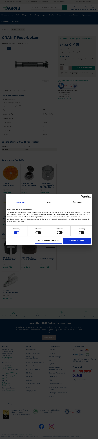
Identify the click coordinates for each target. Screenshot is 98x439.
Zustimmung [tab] (20, 202)
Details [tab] (49, 202)
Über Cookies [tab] (77, 202)
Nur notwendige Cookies (48, 240)
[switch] (38, 232)
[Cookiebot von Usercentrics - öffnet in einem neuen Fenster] (82, 196)
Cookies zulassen (76, 240)
